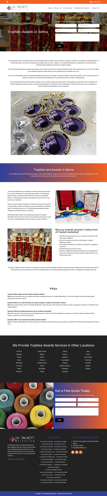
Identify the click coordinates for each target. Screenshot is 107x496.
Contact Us (95, 8)
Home (50, 8)
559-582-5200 (95, 2)
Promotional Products (82, 8)
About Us (57, 8)
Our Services (67, 8)
